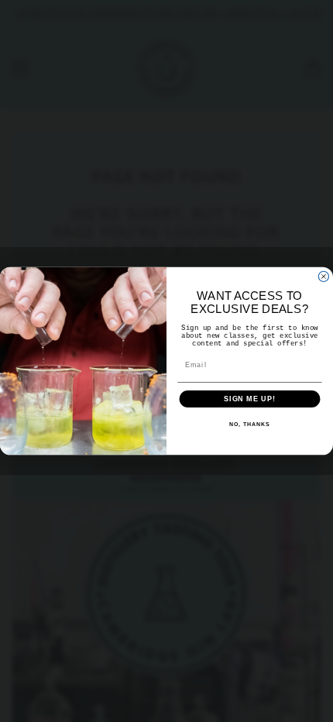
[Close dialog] (323, 276)
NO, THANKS (249, 424)
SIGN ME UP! (250, 398)
